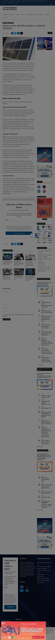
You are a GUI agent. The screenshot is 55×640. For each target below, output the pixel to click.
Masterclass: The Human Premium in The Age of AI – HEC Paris (46, 422)
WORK (22, 14)
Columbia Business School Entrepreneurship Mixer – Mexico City (46, 305)
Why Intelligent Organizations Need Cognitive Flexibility (6, 278)
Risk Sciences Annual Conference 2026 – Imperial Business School (46, 319)
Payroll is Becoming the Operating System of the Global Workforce (7, 262)
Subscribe (29, 0)
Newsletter (34, 0)
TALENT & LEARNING (29, 14)
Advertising (5, 2)
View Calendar (40, 364)
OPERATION (8, 21)
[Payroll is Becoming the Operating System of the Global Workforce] (8, 256)
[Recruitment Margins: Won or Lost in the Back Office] (19, 271)
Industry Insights (41, 263)
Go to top (33, 196)
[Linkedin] (18, 33)
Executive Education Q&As (43, 267)
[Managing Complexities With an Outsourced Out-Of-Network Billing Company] (30, 271)
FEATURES (47, 14)
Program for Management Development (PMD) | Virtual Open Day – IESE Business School (46, 342)
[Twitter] (15, 33)
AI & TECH (11, 14)
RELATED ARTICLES (7, 250)
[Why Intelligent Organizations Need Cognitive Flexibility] (8, 271)
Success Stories (41, 265)
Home (4, 0)
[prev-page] (3, 283)
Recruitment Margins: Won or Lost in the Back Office (18, 278)
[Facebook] (12, 33)
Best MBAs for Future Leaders (44, 255)
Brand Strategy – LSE (46, 408)
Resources (18, 0)
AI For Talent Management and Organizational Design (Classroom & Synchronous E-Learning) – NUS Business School (46, 432)
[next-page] (6, 283)
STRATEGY (17, 14)
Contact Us (16, 2)
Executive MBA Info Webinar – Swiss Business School (45, 442)
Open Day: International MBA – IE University (46, 492)
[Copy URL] (21, 33)
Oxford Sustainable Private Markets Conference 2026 (45, 326)
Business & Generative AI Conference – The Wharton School (46, 333)
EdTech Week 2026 (45, 497)
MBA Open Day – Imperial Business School (45, 479)
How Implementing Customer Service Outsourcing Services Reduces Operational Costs (29, 264)
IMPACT (36, 14)
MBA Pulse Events (42, 271)
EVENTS (4, 17)
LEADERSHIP (5, 14)
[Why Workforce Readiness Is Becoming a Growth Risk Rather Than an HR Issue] (19, 256)
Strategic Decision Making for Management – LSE (45, 403)
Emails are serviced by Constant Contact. (23, 229)
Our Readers (13, 0)
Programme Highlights (43, 257)
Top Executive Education (41, 0)
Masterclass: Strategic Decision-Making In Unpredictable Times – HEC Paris (46, 414)
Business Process (15, 21)
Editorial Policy (10, 2)
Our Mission (24, 0)
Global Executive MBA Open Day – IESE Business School (46, 486)
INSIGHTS (41, 14)
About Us (7, 0)
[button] (51, 4)
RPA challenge (24, 77)
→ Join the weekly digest (19, 233)
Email (7, 219)
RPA (28, 119)
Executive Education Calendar (44, 269)
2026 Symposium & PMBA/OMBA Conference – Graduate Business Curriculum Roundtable (46, 504)
